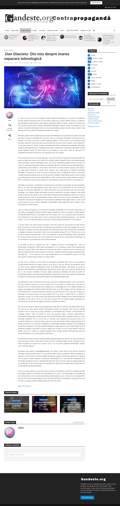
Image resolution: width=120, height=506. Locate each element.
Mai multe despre (87, 497)
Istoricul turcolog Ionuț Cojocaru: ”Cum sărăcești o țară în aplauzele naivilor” (53, 38)
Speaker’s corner (86, 30)
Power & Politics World (95, 121)
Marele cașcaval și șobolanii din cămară (70, 36)
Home (7, 30)
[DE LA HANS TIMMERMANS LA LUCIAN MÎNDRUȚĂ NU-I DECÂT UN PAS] (80, 38)
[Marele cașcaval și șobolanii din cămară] (62, 37)
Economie (42, 30)
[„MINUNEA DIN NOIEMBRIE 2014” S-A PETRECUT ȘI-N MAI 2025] (24, 38)
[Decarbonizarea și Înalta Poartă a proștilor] (6, 37)
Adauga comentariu (9, 129)
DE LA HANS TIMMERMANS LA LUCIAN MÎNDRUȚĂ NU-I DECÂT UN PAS (90, 38)
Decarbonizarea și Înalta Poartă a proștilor (14, 37)
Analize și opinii (25, 30)
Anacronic (91, 108)
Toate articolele (78, 422)
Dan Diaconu (26, 386)
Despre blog (15, 30)
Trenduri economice (94, 117)
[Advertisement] (102, 163)
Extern (62, 30)
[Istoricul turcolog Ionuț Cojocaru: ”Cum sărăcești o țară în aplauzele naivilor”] (43, 38)
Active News (92, 114)
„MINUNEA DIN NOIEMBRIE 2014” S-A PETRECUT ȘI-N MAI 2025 (34, 38)
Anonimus (91, 110)
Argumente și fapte (93, 112)
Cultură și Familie (53, 30)
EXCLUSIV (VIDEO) (72, 30)
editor (9, 120)
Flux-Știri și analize (93, 123)
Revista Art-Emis (93, 119)
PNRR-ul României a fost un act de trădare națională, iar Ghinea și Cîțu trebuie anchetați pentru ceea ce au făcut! (108, 39)
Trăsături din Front (93, 126)
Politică (35, 30)
